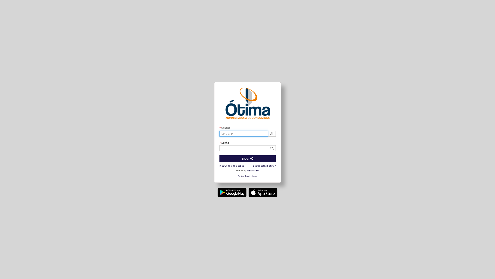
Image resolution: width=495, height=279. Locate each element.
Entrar (246, 158)
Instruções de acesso (231, 165)
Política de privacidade (247, 176)
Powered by (241, 171)
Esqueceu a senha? (264, 165)
